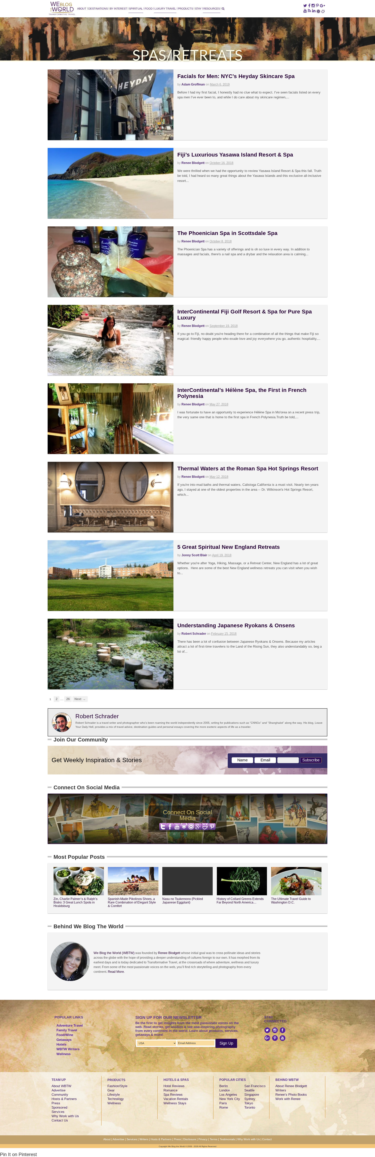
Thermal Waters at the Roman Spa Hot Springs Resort (247, 468)
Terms (213, 1139)
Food (149, 8)
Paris (223, 1103)
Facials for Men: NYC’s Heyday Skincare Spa (236, 76)
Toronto (249, 1107)
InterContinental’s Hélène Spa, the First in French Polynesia (241, 393)
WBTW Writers (67, 1049)
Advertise (58, 1090)
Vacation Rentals (175, 1099)
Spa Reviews (173, 1094)
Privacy (202, 1139)
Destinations (98, 8)
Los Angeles (228, 1094)
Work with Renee (287, 1099)
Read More (116, 972)
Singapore (251, 1094)
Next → (80, 699)
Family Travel (66, 1030)
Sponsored (59, 1107)
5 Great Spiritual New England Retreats (228, 547)
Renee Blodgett (192, 163)
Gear (111, 1090)
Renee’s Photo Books (291, 1094)
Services (58, 1112)
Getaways (63, 1040)
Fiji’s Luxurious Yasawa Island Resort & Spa (235, 155)
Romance (170, 1090)
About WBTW (61, 1086)
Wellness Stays (174, 1103)
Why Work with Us (65, 1116)
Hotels (61, 1044)
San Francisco (254, 1086)
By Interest (118, 8)
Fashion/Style (117, 1086)
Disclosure (189, 1139)
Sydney (249, 1099)
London (224, 1090)
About (81, 8)
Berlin (223, 1086)
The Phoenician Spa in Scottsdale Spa (227, 233)
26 (68, 699)
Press (56, 1103)
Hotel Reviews (174, 1086)
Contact (267, 1139)
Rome (223, 1107)
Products (185, 8)
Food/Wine (64, 1035)
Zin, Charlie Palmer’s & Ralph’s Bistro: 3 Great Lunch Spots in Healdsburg (75, 902)
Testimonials (227, 1139)
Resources (211, 8)
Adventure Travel (69, 1025)
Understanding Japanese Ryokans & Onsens (236, 625)
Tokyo (248, 1103)
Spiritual (136, 8)
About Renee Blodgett (291, 1086)
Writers (280, 1090)
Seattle (249, 1090)
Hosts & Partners (64, 1099)
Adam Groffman (193, 84)
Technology (115, 1099)
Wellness (63, 1054)
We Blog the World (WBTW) (114, 953)
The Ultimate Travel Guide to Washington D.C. (291, 900)
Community (60, 1094)
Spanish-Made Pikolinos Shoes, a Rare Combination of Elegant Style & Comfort (132, 902)
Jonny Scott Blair (194, 555)
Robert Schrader (193, 633)
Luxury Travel (165, 8)
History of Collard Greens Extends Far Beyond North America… (240, 900)
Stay (198, 8)
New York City (229, 1099)
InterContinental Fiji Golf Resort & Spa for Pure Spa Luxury (244, 315)
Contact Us (60, 1120)
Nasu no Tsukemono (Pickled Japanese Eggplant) (182, 900)
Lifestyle (113, 1094)
